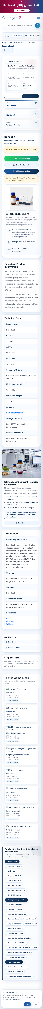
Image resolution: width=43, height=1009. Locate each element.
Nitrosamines (29, 35)
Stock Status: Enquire (18, 149)
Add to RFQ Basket (23, 171)
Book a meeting (22, 10)
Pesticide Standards (16, 43)
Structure (13, 96)
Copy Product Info (23, 165)
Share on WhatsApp (22, 158)
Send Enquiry (22, 523)
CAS (7, 618)
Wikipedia (10, 624)
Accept (27, 1004)
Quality (31, 96)
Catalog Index (17, 35)
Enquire (8, 50)
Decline (36, 1004)
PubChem (10, 621)
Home (4, 43)
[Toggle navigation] (38, 17)
